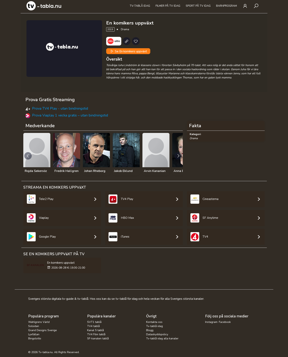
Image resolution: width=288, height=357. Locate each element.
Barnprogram (226, 6)
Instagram (211, 322)
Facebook (225, 322)
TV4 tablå (93, 326)
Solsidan (33, 326)
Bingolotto (34, 338)
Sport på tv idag (198, 6)
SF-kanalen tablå (98, 338)
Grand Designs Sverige (42, 330)
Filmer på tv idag (168, 6)
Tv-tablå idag (140, 6)
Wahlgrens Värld (39, 322)
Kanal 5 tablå (95, 330)
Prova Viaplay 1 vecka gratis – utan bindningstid (70, 115)
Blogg (149, 330)
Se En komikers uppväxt (130, 51)
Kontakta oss (154, 322)
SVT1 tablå (94, 322)
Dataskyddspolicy (157, 334)
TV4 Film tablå (96, 334)
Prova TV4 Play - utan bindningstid (60, 108)
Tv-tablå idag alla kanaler (162, 338)
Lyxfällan (33, 334)
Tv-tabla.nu (45, 352)
